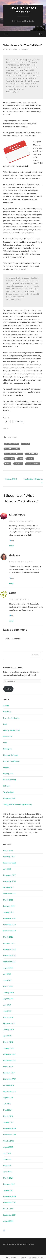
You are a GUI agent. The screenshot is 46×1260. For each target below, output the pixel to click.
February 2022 (9, 906)
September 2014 (9, 1215)
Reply (11, 546)
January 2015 (8, 1190)
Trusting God (8, 792)
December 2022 (9, 875)
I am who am (31, 454)
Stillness (6, 786)
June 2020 (7, 980)
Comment (35, 655)
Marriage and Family (11, 761)
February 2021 (9, 943)
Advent (6, 705)
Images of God (10, 479)
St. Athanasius (33, 464)
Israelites (9, 459)
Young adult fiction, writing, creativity (17, 804)
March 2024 (8, 850)
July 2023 (7, 869)
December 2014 (9, 1196)
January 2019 (8, 1029)
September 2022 (9, 894)
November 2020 (9, 955)
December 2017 (9, 1054)
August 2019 (8, 999)
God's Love (7, 736)
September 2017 (9, 1060)
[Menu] (6, 34)
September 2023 (9, 863)
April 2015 (7, 1172)
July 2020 (7, 974)
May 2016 (7, 1110)
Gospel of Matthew (13, 454)
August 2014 (8, 1221)
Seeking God (12, 437)
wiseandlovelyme (17, 514)
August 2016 (8, 1097)
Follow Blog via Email (13, 667)
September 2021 (9, 931)
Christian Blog (11, 444)
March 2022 (8, 900)
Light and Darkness (10, 755)
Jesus (20, 459)
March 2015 (8, 1178)
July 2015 (7, 1153)
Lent (5, 743)
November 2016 (9, 1079)
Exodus (26, 444)
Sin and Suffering (9, 780)
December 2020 (9, 949)
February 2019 (9, 1023)
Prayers (6, 767)
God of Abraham (12, 449)
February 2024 (9, 856)
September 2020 (9, 962)
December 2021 (9, 918)
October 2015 (8, 1141)
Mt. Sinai (18, 464)
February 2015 (9, 1184)
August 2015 (8, 1147)
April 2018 (7, 1036)
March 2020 (8, 986)
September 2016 (9, 1091)
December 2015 (9, 1128)
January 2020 (8, 992)
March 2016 (8, 1116)
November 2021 (9, 924)
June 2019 (7, 1011)
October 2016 (8, 1085)
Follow (8, 689)
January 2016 (8, 1122)
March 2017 (8, 1067)
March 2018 (8, 1042)
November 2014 (9, 1202)
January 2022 (8, 912)
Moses (7, 464)
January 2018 (8, 1048)
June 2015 (7, 1159)
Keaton (12, 592)
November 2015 (9, 1134)
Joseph (30, 459)
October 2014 (8, 1209)
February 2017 (9, 1073)
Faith (5, 724)
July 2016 (7, 1104)
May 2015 (7, 1165)
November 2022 (9, 881)
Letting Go (7, 749)
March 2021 (8, 937)
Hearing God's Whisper (23, 10)
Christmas (7, 712)
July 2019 (7, 1005)
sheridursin (24, 49)
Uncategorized (9, 798)
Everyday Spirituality (11, 718)
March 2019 (8, 1017)
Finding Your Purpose (11, 730)
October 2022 (8, 887)
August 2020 (8, 968)
